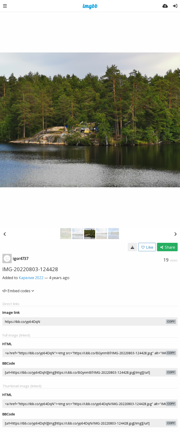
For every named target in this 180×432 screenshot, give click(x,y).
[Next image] (175, 234)
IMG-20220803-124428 (30, 269)
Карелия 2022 (31, 277)
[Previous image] (4, 234)
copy (171, 321)
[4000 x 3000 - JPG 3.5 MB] (132, 247)
